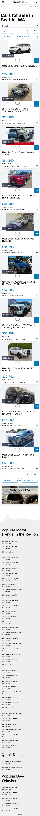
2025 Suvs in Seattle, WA (9, 542)
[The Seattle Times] (20, 2)
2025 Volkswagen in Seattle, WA (11, 590)
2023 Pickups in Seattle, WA (10, 703)
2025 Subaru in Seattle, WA (10, 601)
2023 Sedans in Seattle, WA (10, 639)
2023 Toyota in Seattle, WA (10, 612)
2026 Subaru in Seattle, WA (10, 741)
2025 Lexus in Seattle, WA (9, 617)
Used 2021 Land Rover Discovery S (19, 66)
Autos (3, 6)
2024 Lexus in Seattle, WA (9, 585)
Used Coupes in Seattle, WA (10, 810)
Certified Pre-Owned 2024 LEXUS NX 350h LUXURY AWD (19, 283)
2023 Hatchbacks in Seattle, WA (11, 644)
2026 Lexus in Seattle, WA (9, 687)
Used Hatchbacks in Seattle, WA (11, 799)
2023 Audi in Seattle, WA (9, 623)
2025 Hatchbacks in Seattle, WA (11, 682)
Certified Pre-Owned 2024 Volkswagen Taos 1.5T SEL (15, 110)
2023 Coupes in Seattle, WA (10, 736)
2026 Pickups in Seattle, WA (10, 725)
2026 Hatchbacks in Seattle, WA (11, 714)
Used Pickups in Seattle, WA (10, 804)
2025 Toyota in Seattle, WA (10, 563)
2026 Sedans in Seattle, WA (10, 671)
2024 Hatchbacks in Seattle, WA (11, 693)
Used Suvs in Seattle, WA (9, 788)
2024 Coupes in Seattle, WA (10, 719)
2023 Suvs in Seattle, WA (9, 553)
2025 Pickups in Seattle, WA (10, 698)
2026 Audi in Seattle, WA (9, 746)
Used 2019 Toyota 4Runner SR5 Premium (18, 369)
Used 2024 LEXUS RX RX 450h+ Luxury (18, 456)
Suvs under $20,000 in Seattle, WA (12, 762)
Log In (30, 7)
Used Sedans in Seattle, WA (10, 793)
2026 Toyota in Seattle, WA (10, 580)
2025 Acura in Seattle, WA (9, 660)
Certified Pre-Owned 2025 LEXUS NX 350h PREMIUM (19, 412)
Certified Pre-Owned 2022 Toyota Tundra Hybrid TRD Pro (18, 326)
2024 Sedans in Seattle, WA (10, 569)
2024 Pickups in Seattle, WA (10, 650)
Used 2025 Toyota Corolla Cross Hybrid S (18, 240)
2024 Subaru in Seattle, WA (10, 628)
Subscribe (36, 7)
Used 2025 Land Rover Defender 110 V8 (18, 153)
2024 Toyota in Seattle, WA (10, 558)
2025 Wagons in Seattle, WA (10, 709)
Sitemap (20, 814)
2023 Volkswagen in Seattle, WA (11, 633)
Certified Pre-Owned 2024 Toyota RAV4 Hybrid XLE (18, 196)
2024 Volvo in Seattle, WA (9, 676)
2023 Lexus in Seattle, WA (9, 596)
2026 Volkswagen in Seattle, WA (11, 730)
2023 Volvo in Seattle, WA (9, 666)
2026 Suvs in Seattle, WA (9, 574)
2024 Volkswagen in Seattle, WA (11, 655)
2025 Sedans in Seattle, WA (10, 606)
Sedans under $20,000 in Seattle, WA (13, 768)
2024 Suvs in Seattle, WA (9, 547)
